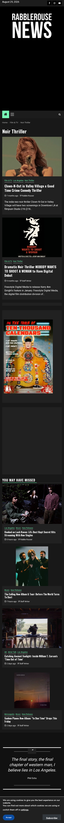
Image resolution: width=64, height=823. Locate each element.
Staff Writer (26, 281)
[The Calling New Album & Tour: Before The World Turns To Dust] (32, 566)
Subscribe (51, 818)
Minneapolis (9, 714)
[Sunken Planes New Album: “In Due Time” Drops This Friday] (32, 690)
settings (24, 809)
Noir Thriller (29, 181)
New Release (27, 528)
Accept (8, 817)
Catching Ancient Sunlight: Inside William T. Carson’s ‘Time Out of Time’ (31, 657)
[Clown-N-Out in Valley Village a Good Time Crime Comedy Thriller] (32, 156)
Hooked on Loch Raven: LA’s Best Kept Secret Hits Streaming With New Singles (30, 533)
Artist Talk (12, 652)
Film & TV (8, 181)
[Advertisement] (32, 75)
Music (18, 528)
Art (5, 652)
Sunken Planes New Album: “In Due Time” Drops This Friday (30, 720)
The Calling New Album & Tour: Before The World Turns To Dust (32, 595)
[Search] (59, 114)
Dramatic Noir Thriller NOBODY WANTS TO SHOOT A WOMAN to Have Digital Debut (30, 271)
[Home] (5, 114)
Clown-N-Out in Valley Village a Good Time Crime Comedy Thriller (29, 188)
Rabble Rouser (28, 196)
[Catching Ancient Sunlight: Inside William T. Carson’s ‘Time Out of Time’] (32, 628)
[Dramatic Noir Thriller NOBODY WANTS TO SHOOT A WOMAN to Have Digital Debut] (32, 237)
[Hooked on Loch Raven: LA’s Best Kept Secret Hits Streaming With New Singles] (32, 504)
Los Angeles (18, 181)
